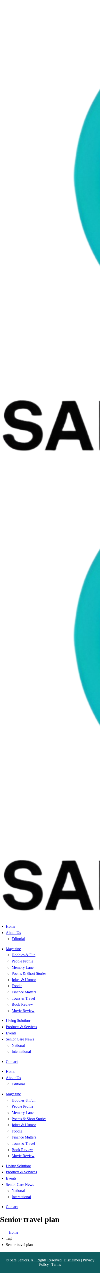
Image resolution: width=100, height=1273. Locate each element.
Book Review (22, 1004)
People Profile (22, 961)
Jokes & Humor (24, 980)
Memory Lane (22, 967)
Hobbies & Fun (23, 955)
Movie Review (23, 1011)
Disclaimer (72, 1260)
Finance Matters (24, 992)
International (21, 1051)
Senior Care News (20, 1039)
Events (11, 1033)
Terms (56, 1264)
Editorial (18, 939)
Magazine (13, 949)
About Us (13, 933)
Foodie (17, 986)
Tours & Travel (23, 998)
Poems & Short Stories (29, 973)
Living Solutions (18, 1020)
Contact (12, 1062)
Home (10, 926)
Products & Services (21, 1027)
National (18, 1045)
